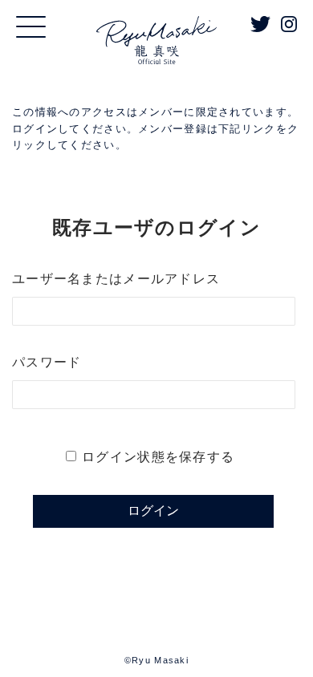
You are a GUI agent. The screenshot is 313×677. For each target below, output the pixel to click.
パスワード (46, 362)
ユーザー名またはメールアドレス (116, 279)
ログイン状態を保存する (158, 457)
